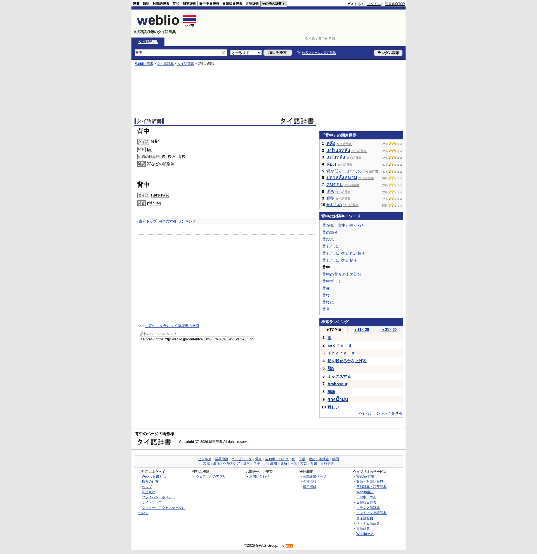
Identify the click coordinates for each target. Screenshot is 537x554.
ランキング (187, 221)
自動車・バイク (277, 459)
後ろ (172, 156)
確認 (331, 391)
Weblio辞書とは (154, 476)
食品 (283, 463)
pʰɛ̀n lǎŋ (154, 203)
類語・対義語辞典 (156, 3)
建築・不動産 (319, 459)
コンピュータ (242, 459)
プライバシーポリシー (158, 497)
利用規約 (148, 492)
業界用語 (221, 459)
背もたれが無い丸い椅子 (343, 253)
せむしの (334, 204)
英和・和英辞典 (184, 3)
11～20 (361, 330)
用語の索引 (167, 221)
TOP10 (333, 330)
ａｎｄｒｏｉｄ (341, 353)
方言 (303, 463)
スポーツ (260, 463)
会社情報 (309, 481)
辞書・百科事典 (322, 463)
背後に (328, 302)
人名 (293, 463)
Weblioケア (365, 534)
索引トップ (148, 221)
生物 (273, 463)
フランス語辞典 (368, 507)
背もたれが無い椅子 (339, 260)
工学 (302, 459)
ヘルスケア (231, 463)
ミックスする (339, 376)
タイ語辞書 (185, 64)
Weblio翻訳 (365, 492)
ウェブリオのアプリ (211, 476)
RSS (289, 545)
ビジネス (204, 459)
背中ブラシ (332, 281)
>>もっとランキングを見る (380, 413)
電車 (258, 459)
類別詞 (169, 164)
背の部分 (330, 232)
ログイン (374, 4)
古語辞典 (252, 3)
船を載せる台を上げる (347, 361)
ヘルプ (147, 486)
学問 (335, 459)
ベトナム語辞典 (368, 523)
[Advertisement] (303, 23)
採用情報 (309, 486)
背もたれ (330, 246)
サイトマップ (152, 502)
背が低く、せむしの (344, 171)
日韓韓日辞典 (232, 3)
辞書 (136, 3)
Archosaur (337, 384)
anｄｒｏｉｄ (340, 345)
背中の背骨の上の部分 (341, 274)
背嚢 (326, 288)
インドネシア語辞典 (371, 513)
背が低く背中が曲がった (343, 225)
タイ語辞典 (148, 41)
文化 (206, 463)
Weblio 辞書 (144, 64)
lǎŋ (149, 149)
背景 (326, 309)
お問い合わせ (259, 476)
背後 (182, 156)
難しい (333, 407)
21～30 (389, 330)
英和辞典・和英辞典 (371, 486)
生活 (216, 463)
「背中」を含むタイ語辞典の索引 (172, 326)
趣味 (246, 463)
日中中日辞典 (209, 3)
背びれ (328, 239)
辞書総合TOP (395, 4)
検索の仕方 (150, 481)
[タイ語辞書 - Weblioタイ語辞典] (166, 27)
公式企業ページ (314, 476)
